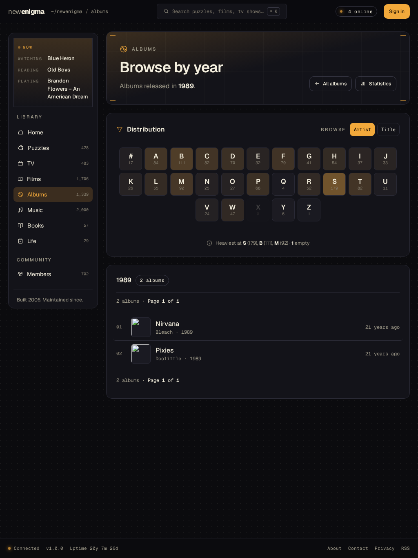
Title (388, 129)
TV (58, 163)
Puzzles (58, 148)
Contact (358, 548)
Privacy (385, 548)
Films (58, 179)
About (334, 548)
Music (58, 210)
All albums (335, 83)
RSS (405, 548)
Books (58, 225)
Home (35, 132)
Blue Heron (61, 58)
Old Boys (58, 69)
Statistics (380, 83)
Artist (362, 129)
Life (58, 241)
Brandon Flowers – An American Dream (67, 88)
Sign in (397, 11)
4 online (360, 11)
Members (58, 274)
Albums (58, 194)
